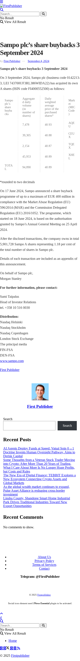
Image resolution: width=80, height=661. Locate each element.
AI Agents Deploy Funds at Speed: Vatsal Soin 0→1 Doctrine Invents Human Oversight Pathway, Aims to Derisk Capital (39, 452)
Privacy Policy (44, 561)
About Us (44, 557)
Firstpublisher (44, 594)
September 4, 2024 (38, 61)
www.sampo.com (12, 361)
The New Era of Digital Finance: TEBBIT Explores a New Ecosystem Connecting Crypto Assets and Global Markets (39, 479)
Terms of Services (44, 564)
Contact (44, 568)
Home (13, 640)
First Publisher (12, 61)
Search (7, 419)
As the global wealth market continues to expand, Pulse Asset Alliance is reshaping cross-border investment (36, 490)
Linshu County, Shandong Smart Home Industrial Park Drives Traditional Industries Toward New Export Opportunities (36, 502)
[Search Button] (43, 14)
